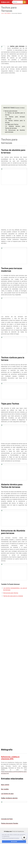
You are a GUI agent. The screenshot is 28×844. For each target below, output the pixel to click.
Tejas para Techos (11, 124)
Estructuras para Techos (10, 593)
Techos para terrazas (10, 111)
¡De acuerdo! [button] (14, 841)
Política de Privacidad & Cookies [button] (10, 838)
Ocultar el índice (19, 107)
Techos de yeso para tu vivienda (13, 596)
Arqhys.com (5, 2)
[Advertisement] (14, 30)
